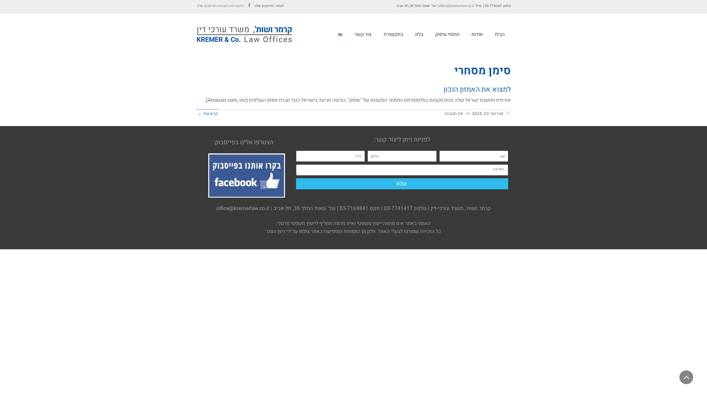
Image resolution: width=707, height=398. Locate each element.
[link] (249, 5)
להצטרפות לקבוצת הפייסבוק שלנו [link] (220, 5)
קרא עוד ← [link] (208, 114)
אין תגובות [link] (454, 114)
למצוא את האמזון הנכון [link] (477, 89)
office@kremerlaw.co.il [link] (456, 5)
